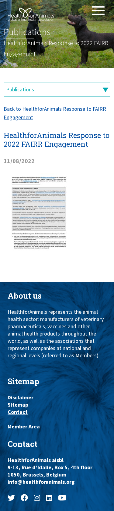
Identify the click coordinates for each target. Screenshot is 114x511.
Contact (18, 412)
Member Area (24, 427)
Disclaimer (20, 397)
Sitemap (18, 405)
